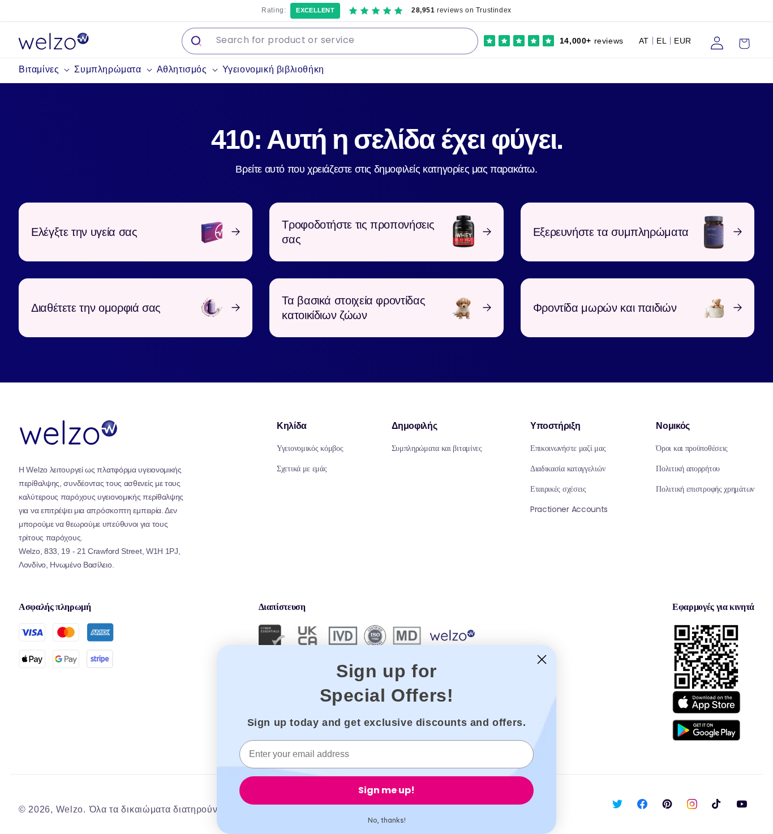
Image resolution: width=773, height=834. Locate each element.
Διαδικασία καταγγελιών (567, 468)
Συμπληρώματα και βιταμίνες (437, 448)
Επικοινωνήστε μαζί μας (567, 448)
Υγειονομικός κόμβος (310, 448)
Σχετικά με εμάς (302, 468)
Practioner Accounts (569, 509)
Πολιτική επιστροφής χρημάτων (705, 489)
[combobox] (330, 41)
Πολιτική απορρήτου (688, 468)
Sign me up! (386, 790)
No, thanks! (387, 820)
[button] (46, 70)
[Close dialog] (542, 659)
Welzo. (71, 809)
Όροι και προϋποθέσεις (692, 448)
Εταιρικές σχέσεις (558, 489)
